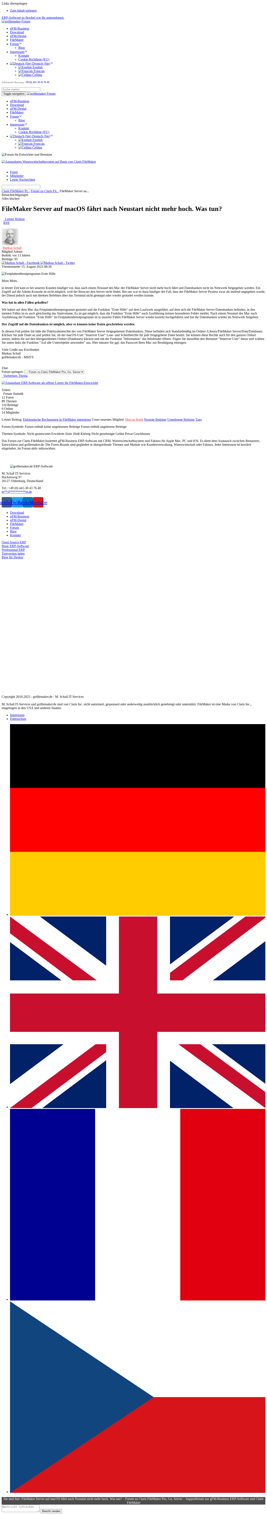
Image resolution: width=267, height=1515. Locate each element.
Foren (14, 172)
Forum (14, 44)
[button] (14, 542)
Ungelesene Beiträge (181, 419)
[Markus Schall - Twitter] (57, 263)
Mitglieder (17, 176)
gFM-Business (19, 28)
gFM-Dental (18, 36)
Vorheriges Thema (15, 375)
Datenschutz (18, 719)
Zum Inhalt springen (23, 10)
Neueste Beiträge (155, 419)
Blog (21, 47)
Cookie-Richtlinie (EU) (33, 59)
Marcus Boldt (134, 419)
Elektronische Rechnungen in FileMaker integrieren (57, 419)
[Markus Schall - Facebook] (21, 263)
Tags (198, 419)
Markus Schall (12, 248)
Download (17, 32)
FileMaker (17, 40)
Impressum (17, 52)
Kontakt (23, 55)
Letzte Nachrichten (22, 179)
